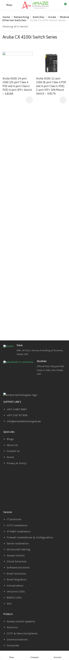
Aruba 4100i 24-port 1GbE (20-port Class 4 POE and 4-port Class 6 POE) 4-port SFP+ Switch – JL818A (17, 86)
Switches (38, 17)
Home (6, 17)
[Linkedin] (16, 383)
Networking (21, 17)
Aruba (52, 17)
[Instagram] (25, 383)
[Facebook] (7, 383)
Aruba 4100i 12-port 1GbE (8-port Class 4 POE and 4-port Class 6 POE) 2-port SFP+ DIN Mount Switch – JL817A (51, 86)
